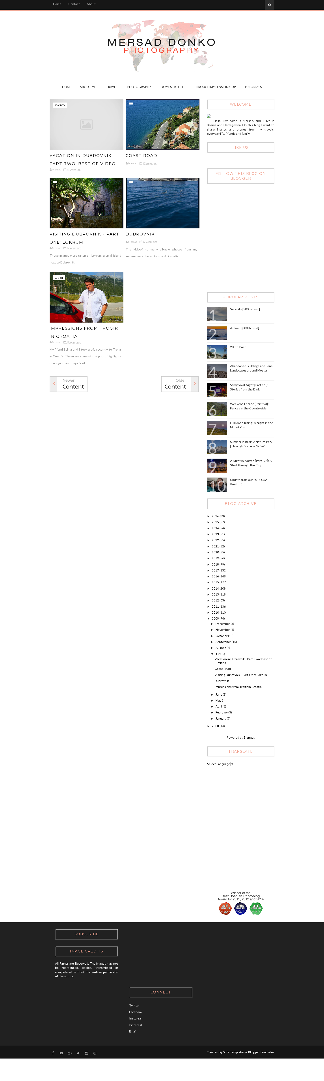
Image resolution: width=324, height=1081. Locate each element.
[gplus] (69, 1053)
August (221, 648)
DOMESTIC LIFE (172, 87)
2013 (216, 594)
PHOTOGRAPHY (139, 87)
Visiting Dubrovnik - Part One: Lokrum (241, 675)
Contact (74, 4)
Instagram (136, 1018)
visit (60, 277)
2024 (216, 528)
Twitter (134, 1005)
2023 (216, 534)
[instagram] (86, 1053)
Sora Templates (234, 1052)
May (219, 700)
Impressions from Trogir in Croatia (238, 687)
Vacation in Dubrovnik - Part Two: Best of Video (243, 661)
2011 (216, 606)
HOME (66, 87)
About (91, 4)
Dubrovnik (140, 234)
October (222, 636)
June (219, 694)
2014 (216, 588)
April (219, 706)
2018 (216, 564)
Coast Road (141, 155)
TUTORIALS (253, 87)
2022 (216, 540)
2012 (216, 600)
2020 (216, 552)
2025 (216, 522)
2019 (216, 558)
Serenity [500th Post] (245, 309)
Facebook (135, 1012)
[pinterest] (94, 1053)
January (221, 718)
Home (57, 4)
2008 (216, 726)
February (222, 712)
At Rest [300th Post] (244, 328)
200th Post (238, 347)
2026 (216, 516)
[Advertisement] (240, 256)
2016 (216, 576)
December (223, 623)
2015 (216, 582)
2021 (216, 546)
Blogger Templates (261, 1052)
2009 (216, 618)
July (219, 654)
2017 (216, 570)
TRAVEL (111, 87)
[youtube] (61, 1053)
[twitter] (78, 1053)
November (223, 629)
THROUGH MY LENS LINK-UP (215, 87)
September (224, 642)
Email (132, 1031)
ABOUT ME (88, 87)
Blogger (249, 737)
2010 (216, 612)
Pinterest (135, 1025)
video (61, 105)
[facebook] (53, 1053)
